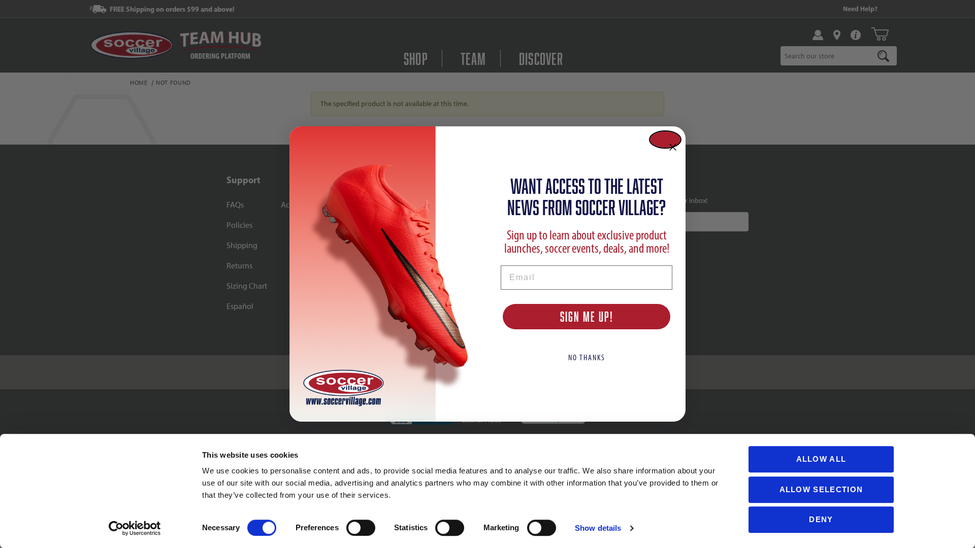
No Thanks (586, 357)
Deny (821, 519)
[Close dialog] (665, 139)
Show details (598, 528)
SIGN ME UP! (586, 316)
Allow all (821, 459)
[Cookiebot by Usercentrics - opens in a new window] (134, 528)
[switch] (360, 528)
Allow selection (821, 489)
